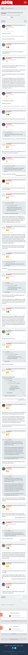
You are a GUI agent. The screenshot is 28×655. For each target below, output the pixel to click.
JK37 (8, 255)
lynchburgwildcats (11, 145)
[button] (26, 601)
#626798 (24, 200)
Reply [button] (3, 21)
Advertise (6, 645)
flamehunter (20, 578)
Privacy (10, 645)
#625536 (24, 98)
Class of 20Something (11, 59)
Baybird (13, 578)
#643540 (24, 528)
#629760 (24, 375)
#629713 (24, 259)
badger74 (9, 45)
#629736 (24, 349)
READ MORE (14, 620)
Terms (17, 645)
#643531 (24, 511)
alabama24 (9, 182)
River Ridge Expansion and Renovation (12, 12)
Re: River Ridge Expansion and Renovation (16, 43)
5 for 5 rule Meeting (14, 626)
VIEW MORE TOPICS (14, 639)
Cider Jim (9, 406)
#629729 (24, 314)
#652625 (24, 568)
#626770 (24, 163)
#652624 (24, 550)
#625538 (24, 129)
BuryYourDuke (17, 15)
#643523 (24, 437)
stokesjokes (10, 269)
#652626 (24, 589)
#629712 (24, 232)
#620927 (24, 63)
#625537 (24, 117)
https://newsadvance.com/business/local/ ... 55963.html (13, 36)
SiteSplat (15, 651)
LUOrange (9, 113)
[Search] (12, 17)
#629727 (24, 280)
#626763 (24, 149)
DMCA (14, 645)
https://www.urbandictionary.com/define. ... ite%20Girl (13, 398)
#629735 (24, 336)
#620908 (24, 49)
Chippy (8, 433)
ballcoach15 (9, 345)
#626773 (24, 186)
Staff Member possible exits (15, 613)
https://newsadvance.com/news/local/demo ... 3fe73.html (13, 106)
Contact (21, 645)
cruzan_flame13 (10, 27)
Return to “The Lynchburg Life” (8, 604)
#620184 (24, 31)
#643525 (24, 473)
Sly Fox (12, 15)
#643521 (24, 410)
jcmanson (8, 15)
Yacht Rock (9, 310)
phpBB (23, 651)
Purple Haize (10, 469)
